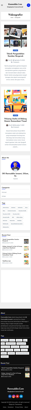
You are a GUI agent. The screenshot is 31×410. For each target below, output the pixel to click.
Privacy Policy (19, 407)
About (26, 407)
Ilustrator (12, 220)
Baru (26, 207)
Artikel (15, 50)
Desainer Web (16, 214)
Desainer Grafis (22, 210)
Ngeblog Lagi (6, 261)
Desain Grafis (6, 217)
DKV (13, 217)
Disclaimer (11, 407)
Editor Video (20, 217)
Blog (4, 210)
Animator (20, 207)
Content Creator (12, 210)
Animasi (4, 192)
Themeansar (18, 404)
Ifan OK (10, 60)
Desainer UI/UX (6, 214)
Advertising (6, 207)
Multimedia (5, 223)
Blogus (11, 404)
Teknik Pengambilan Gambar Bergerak (12, 368)
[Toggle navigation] (2, 5)
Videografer (6, 227)
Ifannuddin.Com (15, 4)
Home (4, 407)
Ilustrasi (5, 220)
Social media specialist (16, 223)
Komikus (19, 220)
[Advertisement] (15, 286)
